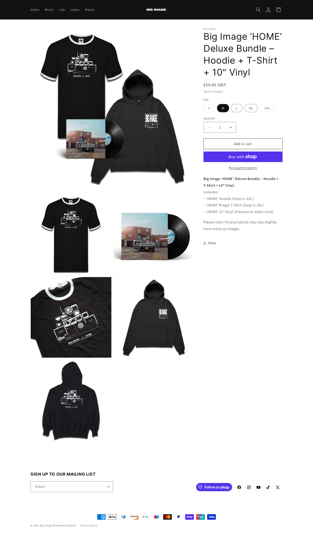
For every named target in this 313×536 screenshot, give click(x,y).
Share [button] (212, 243)
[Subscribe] (108, 486)
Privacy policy (88, 525)
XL (251, 108)
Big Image (46, 525)
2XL (269, 109)
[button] (258, 10)
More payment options (243, 167)
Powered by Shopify (64, 525)
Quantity (209, 118)
